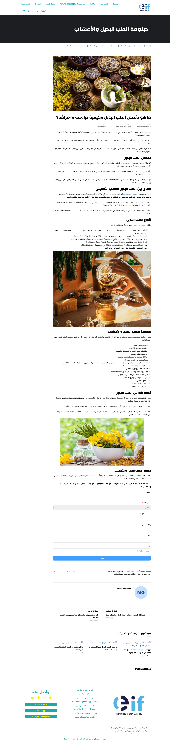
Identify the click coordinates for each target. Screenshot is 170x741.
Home (148, 45)
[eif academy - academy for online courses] (144, 7)
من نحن (92, 4)
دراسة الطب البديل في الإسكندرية (103, 647)
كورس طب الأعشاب (138, 574)
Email (149, 546)
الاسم (149, 492)
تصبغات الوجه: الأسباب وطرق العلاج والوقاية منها (125, 615)
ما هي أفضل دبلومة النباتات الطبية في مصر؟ (68, 648)
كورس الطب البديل (131, 194)
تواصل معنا (25, 4)
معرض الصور (50, 4)
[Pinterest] (54, 571)
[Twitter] (61, 571)
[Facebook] (67, 571)
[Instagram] (44, 697)
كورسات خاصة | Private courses (72, 4)
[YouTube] (32, 697)
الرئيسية (116, 4)
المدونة (38, 4)
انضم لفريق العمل (43, 10)
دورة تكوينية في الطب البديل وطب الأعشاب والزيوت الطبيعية (136, 651)
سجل (102, 558)
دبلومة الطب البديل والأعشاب (121, 45)
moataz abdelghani (144, 126)
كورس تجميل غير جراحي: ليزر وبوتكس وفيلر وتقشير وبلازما (79, 616)
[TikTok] (38, 697)
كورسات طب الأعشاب (121, 574)
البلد (149, 535)
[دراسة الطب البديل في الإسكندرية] (103, 642)
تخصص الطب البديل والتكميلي (129, 571)
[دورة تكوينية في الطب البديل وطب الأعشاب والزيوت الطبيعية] (136, 644)
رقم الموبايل (146, 513)
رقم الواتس (146, 524)
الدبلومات (104, 4)
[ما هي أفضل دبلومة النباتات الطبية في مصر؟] (71, 642)
